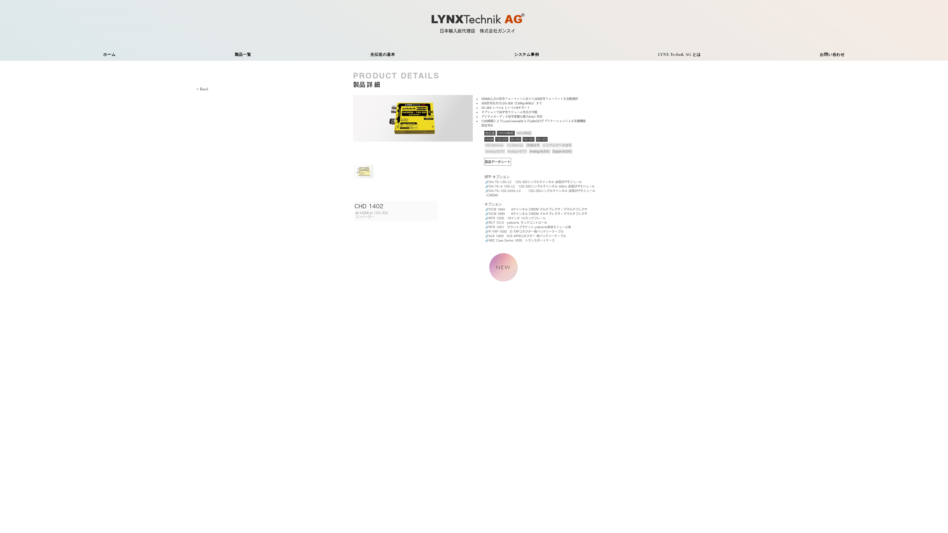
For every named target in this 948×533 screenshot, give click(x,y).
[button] (204, 89)
